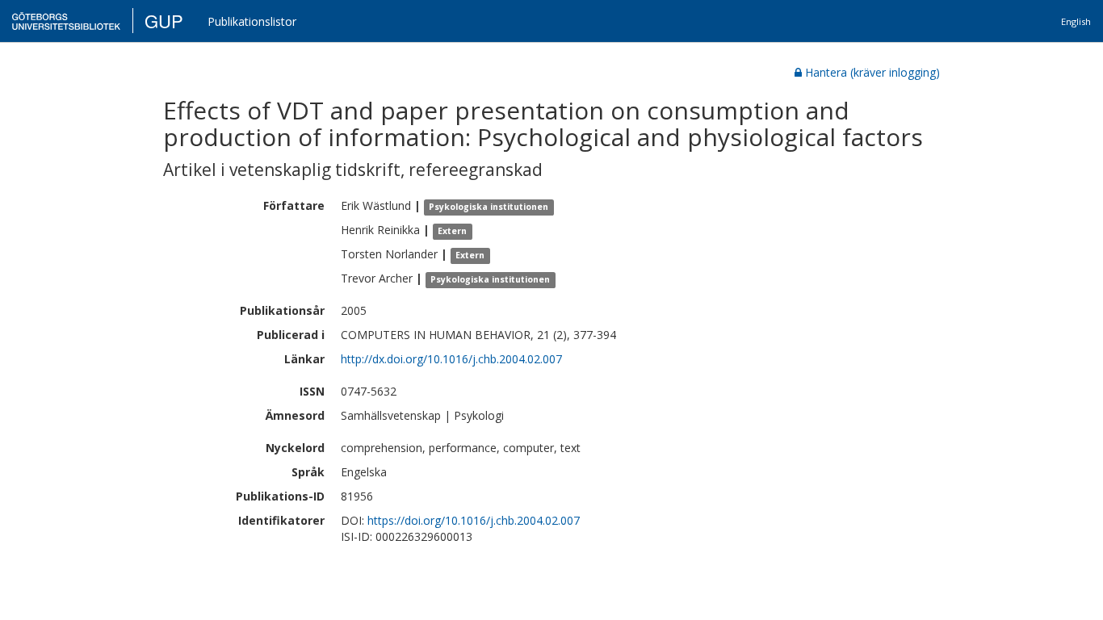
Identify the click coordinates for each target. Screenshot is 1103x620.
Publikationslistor (252, 21)
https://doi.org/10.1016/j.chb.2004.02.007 (473, 520)
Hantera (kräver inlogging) (872, 72)
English (1076, 21)
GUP (164, 20)
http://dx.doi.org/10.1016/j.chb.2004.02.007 (451, 359)
